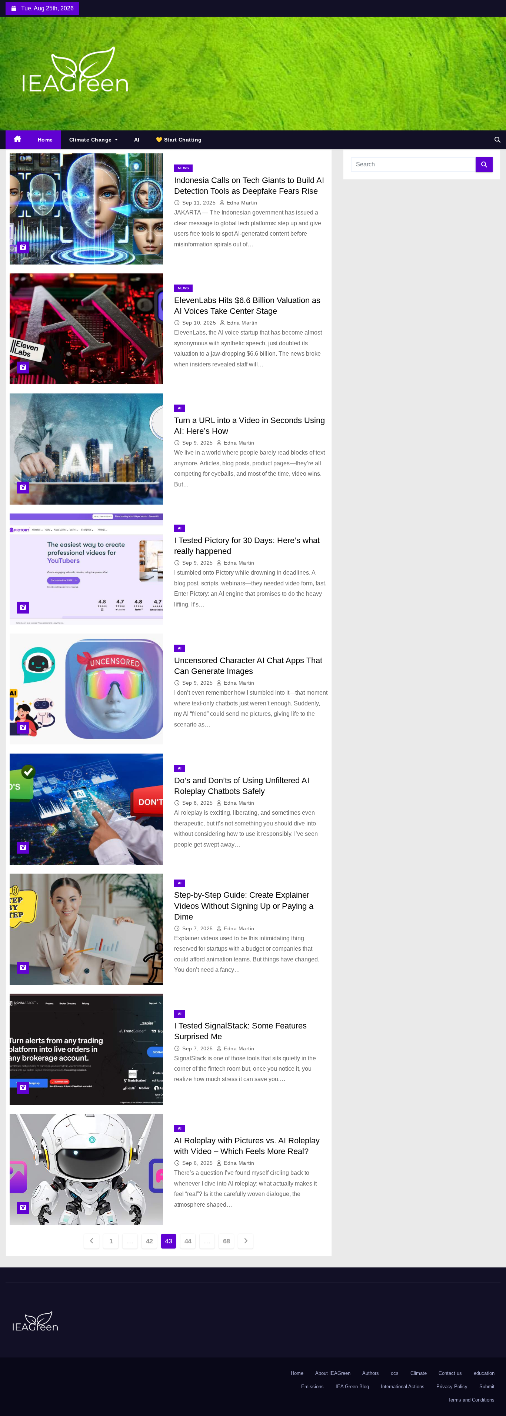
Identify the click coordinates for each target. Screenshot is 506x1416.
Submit (487, 1386)
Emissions (312, 1386)
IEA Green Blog (352, 1386)
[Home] (18, 139)
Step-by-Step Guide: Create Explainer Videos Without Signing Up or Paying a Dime (243, 905)
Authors (370, 1373)
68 (226, 1241)
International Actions (403, 1386)
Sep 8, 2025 (198, 803)
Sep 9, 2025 (198, 443)
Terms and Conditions (471, 1400)
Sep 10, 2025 (200, 323)
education (484, 1373)
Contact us (450, 1373)
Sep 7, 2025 (198, 928)
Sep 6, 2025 (198, 1163)
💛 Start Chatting (179, 140)
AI (137, 140)
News (183, 168)
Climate (418, 1373)
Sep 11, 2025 (199, 203)
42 (149, 1241)
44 (188, 1241)
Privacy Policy (451, 1386)
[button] (497, 140)
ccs (395, 1373)
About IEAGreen (332, 1373)
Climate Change (91, 140)
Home (45, 140)
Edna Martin (241, 203)
